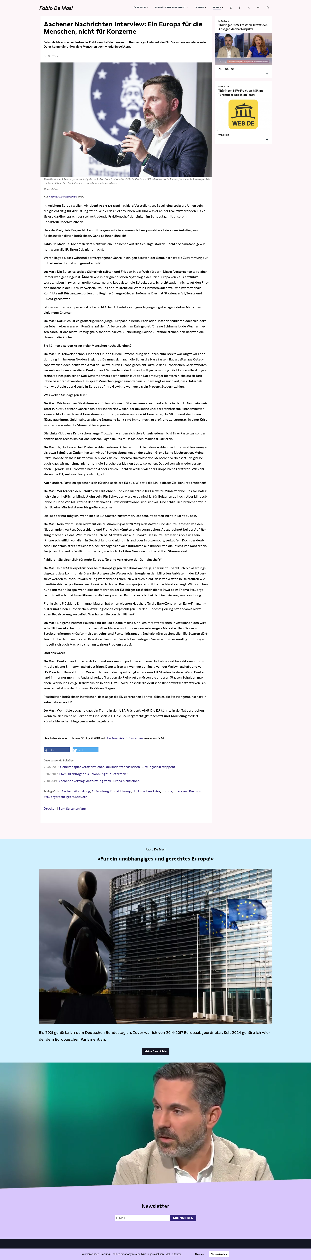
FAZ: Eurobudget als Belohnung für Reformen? (93, 774)
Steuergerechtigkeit (59, 797)
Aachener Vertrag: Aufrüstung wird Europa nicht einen (99, 781)
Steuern (81, 797)
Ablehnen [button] (200, 1254)
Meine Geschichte (155, 1051)
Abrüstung (82, 791)
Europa (167, 791)
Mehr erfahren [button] (174, 1254)
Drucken (50, 808)
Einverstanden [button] (219, 1254)
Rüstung (195, 791)
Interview (180, 791)
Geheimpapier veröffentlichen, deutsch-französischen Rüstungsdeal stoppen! (117, 767)
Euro (141, 791)
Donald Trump (120, 791)
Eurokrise (153, 791)
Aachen (67, 791)
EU (134, 791)
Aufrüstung (100, 791)
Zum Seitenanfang (72, 808)
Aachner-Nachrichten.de (63, 196)
